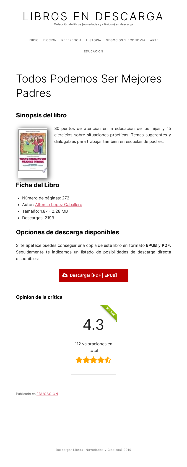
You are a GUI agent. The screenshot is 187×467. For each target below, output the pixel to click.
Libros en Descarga (93, 16)
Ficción (50, 40)
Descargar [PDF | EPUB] (93, 275)
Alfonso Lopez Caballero (58, 204)
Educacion (93, 51)
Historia (93, 40)
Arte (154, 40)
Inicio (34, 40)
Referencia (71, 40)
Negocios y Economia (125, 40)
